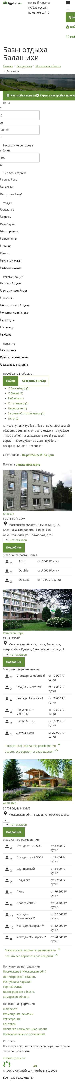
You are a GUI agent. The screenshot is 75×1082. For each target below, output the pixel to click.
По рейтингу (31, 455)
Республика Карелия (17, 982)
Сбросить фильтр (34, 381)
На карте (34, 464)
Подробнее (14, 547)
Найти (10, 381)
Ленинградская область (19, 977)
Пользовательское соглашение (24, 1034)
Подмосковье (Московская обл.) (24, 971)
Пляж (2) (13, 418)
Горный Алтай (13, 987)
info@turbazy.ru (14, 1058)
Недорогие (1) (17, 408)
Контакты (9, 1024)
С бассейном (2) (18, 388)
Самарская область (16, 997)
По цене (49, 455)
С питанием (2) (18, 403)
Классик (8, 513)
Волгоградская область (19, 992)
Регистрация (12, 1019)
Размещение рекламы (18, 1014)
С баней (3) (15, 393)
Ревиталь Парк (13, 633)
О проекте (10, 1009)
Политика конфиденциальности (25, 1029)
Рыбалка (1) (16, 398)
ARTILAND (9, 803)
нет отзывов (18, 540)
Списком (22, 464)
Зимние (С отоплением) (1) (26, 413)
